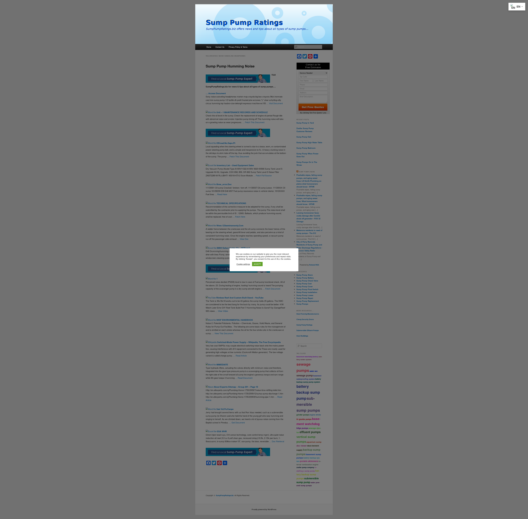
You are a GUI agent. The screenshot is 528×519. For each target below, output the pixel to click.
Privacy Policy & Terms (238, 47)
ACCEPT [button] (257, 264)
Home (208, 47)
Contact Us (219, 47)
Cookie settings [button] (243, 264)
